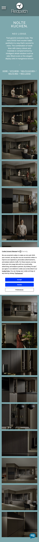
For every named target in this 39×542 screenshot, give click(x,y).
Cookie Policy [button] (6, 271)
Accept (19, 279)
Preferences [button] (19, 273)
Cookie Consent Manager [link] (9, 251)
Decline (19, 284)
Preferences (19, 289)
